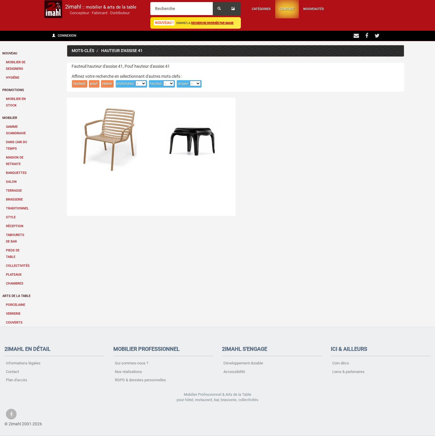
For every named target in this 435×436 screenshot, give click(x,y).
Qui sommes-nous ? (131, 363)
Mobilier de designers (15, 65)
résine (107, 84)
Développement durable (243, 363)
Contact (287, 9)
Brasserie (14, 199)
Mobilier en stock (16, 102)
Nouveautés (313, 9)
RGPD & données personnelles (140, 380)
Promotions (13, 90)
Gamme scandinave (16, 130)
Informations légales (23, 363)
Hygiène (12, 78)
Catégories (261, 9)
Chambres (14, 283)
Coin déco (340, 363)
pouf (94, 84)
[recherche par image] (234, 9)
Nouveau (9, 53)
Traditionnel (17, 208)
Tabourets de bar (15, 238)
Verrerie (13, 314)
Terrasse (14, 191)
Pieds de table (13, 253)
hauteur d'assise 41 (122, 50)
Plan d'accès (16, 380)
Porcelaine (15, 305)
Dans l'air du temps (16, 145)
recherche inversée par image (212, 23)
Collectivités (18, 266)
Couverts (14, 322)
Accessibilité (234, 371)
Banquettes (16, 173)
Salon (11, 182)
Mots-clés (83, 50)
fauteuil (79, 84)
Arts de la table (16, 296)
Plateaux (14, 275)
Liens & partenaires (348, 371)
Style (11, 217)
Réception (14, 226)
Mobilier (9, 118)
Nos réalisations (128, 371)
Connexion (66, 36)
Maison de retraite (14, 161)
